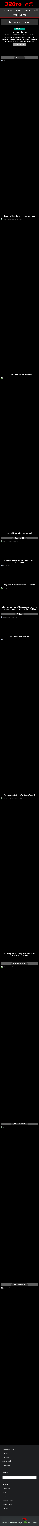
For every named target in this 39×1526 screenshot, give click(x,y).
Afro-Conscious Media (28, 1523)
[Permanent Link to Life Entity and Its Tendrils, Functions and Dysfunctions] (19, 549)
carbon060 (7, 34)
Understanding (19, 29)
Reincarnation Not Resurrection (19, 374)
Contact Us (6, 1465)
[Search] (36, 10)
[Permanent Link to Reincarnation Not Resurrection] (19, 295)
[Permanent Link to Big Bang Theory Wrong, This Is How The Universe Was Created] (19, 874)
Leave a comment (30, 34)
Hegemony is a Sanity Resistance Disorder (20, 585)
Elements (27, 10)
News (4, 1492)
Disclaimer (6, 1457)
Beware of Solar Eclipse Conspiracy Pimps (19, 216)
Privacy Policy (7, 1461)
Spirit (15, 15)
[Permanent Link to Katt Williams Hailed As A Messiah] (19, 454)
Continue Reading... (19, 45)
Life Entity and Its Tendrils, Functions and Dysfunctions (19, 561)
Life (34, 10)
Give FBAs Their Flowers (19, 636)
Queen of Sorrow (19, 32)
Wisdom (5, 1508)
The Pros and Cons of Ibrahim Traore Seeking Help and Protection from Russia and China (19, 608)
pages (4, 1496)
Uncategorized (7, 1500)
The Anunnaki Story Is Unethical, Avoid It (19, 795)
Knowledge (6, 1488)
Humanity (18, 10)
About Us (23, 15)
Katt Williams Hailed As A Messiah (19, 533)
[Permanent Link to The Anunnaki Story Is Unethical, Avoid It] (19, 716)
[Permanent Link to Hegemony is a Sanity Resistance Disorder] (19, 574)
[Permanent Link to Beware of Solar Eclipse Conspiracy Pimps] (19, 137)
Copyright (5, 1453)
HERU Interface (8, 10)
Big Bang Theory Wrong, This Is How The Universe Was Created (19, 954)
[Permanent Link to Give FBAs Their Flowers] (19, 625)
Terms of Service (8, 1449)
